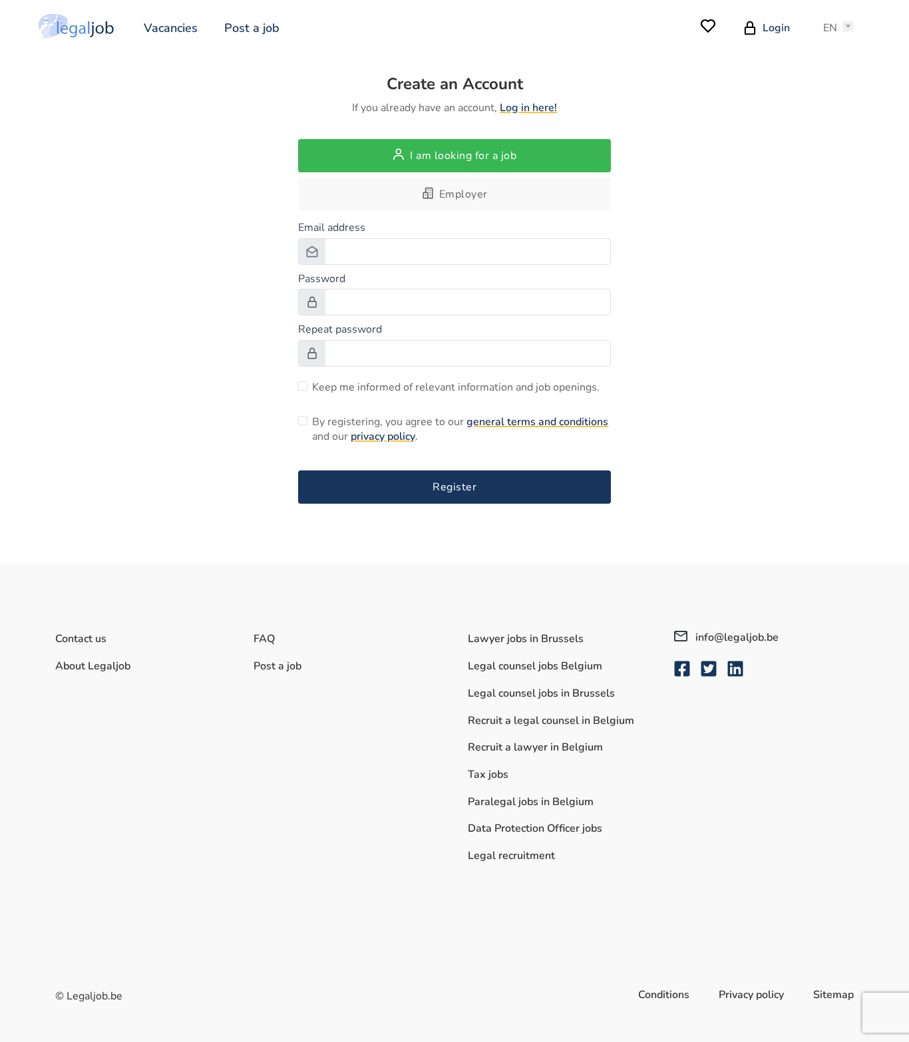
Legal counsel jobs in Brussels (541, 693)
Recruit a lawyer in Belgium (535, 747)
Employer (463, 194)
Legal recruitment (511, 855)
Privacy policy (751, 994)
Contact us (80, 638)
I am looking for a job (463, 155)
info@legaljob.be (736, 637)
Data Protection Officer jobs (535, 828)
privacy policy (383, 436)
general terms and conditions (537, 422)
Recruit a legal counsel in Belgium (551, 720)
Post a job (251, 28)
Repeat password (340, 329)
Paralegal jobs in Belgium (531, 801)
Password (321, 278)
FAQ (264, 638)
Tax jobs (488, 774)
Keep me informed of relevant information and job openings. (456, 387)
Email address (331, 227)
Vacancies (171, 28)
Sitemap (833, 994)
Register (454, 487)
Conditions (663, 994)
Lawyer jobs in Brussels (526, 638)
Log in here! (528, 107)
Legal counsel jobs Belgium (535, 666)
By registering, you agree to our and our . (460, 429)
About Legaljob (92, 666)
